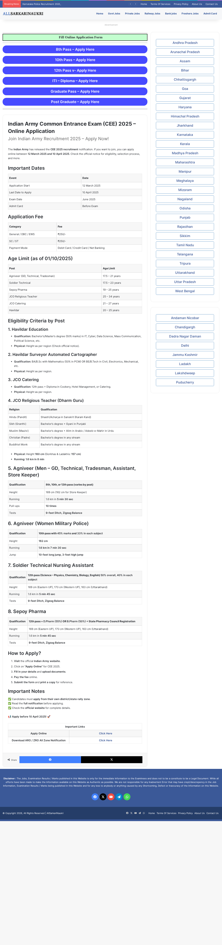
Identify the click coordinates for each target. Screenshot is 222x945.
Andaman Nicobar (185, 318)
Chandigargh (185, 327)
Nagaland (185, 199)
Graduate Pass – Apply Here (75, 91)
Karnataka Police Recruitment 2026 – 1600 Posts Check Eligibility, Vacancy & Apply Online (71, 4)
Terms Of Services (160, 4)
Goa (185, 89)
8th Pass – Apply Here (75, 49)
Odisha (185, 208)
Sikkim (185, 236)
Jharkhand (185, 126)
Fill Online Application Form (66, 37)
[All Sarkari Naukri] (23, 13)
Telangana (185, 254)
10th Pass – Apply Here (75, 60)
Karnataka (185, 135)
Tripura (185, 263)
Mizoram (185, 190)
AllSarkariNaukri (55, 813)
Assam (185, 61)
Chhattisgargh (185, 80)
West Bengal (185, 291)
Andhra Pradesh (185, 43)
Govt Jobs (114, 13)
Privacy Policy (181, 4)
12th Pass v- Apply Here (75, 70)
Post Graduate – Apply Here (75, 102)
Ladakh (185, 364)
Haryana (185, 107)
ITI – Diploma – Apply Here (75, 81)
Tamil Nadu (185, 245)
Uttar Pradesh (185, 282)
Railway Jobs (152, 13)
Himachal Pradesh (185, 116)
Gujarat (185, 98)
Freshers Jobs (190, 13)
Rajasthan (185, 227)
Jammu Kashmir (185, 355)
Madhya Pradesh (185, 153)
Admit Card (210, 13)
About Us (197, 4)
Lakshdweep (185, 373)
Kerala (185, 144)
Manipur (185, 172)
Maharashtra (185, 162)
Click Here (105, 733)
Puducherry (185, 382)
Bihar (185, 70)
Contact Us (212, 4)
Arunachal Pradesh (185, 52)
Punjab (185, 218)
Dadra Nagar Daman (185, 336)
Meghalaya (185, 181)
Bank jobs (171, 13)
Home (144, 4)
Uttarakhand (185, 273)
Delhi (185, 346)
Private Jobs (132, 13)
